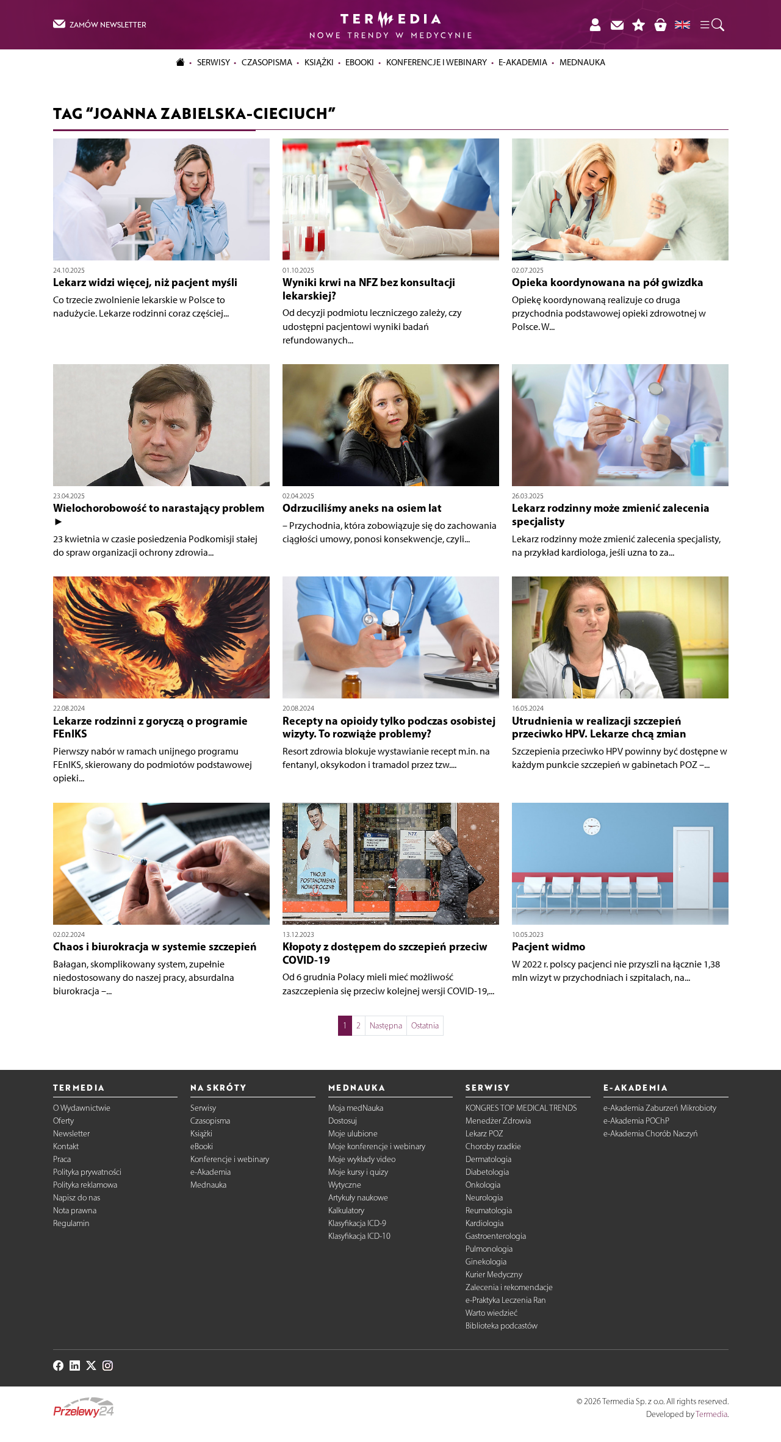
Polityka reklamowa (85, 1185)
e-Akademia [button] (522, 62)
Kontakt (66, 1146)
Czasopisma (210, 1121)
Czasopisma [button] (267, 62)
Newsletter (71, 1133)
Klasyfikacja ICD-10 (359, 1236)
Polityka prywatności (87, 1172)
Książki (319, 62)
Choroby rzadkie (493, 1146)
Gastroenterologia (496, 1236)
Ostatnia (425, 1026)
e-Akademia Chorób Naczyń (650, 1133)
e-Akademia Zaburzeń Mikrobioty (659, 1108)
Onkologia (483, 1185)
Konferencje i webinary (229, 1159)
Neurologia (484, 1198)
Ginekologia (486, 1262)
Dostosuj (342, 1121)
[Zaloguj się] (594, 25)
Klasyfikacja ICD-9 (357, 1223)
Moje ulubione (353, 1133)
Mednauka (208, 1185)
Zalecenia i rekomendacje (509, 1287)
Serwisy (203, 1108)
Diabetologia (487, 1172)
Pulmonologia (489, 1249)
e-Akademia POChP (636, 1121)
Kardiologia (484, 1223)
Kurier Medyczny (494, 1274)
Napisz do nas (76, 1198)
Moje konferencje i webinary (376, 1146)
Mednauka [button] (582, 62)
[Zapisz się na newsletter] (616, 25)
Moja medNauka (355, 1108)
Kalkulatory (346, 1210)
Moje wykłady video (361, 1159)
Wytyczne (344, 1185)
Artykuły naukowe (358, 1198)
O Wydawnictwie (81, 1108)
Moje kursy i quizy (358, 1172)
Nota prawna (74, 1210)
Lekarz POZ (484, 1133)
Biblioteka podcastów (502, 1326)
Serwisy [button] (213, 62)
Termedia (711, 1414)
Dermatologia (488, 1159)
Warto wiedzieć (491, 1313)
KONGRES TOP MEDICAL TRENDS (521, 1108)
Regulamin (71, 1223)
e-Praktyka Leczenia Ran (506, 1300)
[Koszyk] (660, 25)
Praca (62, 1159)
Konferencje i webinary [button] (436, 62)
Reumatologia (489, 1210)
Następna (386, 1026)
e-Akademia (210, 1172)
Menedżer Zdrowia (498, 1121)
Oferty (63, 1121)
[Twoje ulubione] (638, 25)
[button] (711, 25)
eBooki (359, 62)
